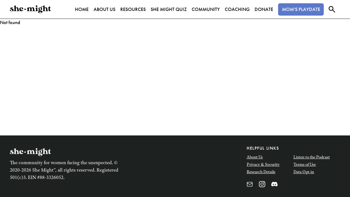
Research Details (261, 171)
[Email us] (250, 184)
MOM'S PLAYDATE (301, 9)
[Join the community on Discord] (274, 184)
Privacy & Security (263, 164)
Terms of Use (304, 164)
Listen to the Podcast (311, 157)
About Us (255, 157)
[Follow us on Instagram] (262, 184)
